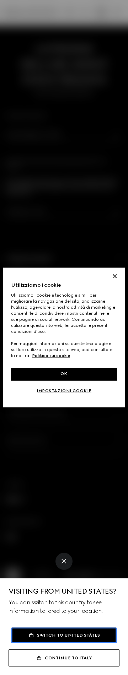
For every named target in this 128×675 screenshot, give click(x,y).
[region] (64, 337)
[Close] (64, 561)
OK (64, 374)
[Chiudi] (115, 276)
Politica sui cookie (51, 355)
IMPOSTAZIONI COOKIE (64, 391)
